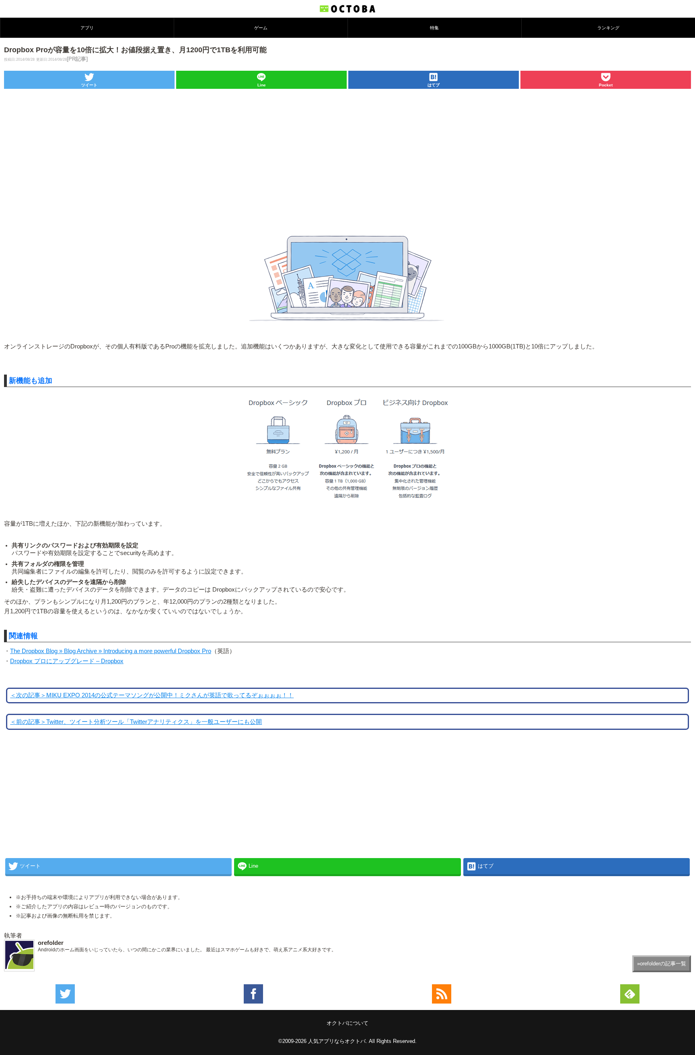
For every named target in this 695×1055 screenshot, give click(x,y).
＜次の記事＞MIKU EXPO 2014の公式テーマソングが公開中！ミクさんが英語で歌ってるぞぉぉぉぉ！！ (152, 695)
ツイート (89, 85)
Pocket (606, 85)
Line (261, 85)
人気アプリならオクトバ (337, 1041)
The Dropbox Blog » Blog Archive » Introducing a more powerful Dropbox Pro (110, 651)
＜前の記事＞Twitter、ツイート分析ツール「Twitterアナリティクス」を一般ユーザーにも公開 (136, 722)
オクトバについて (347, 1023)
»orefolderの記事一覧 (661, 964)
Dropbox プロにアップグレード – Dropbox (66, 661)
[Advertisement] (347, 151)
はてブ (434, 85)
